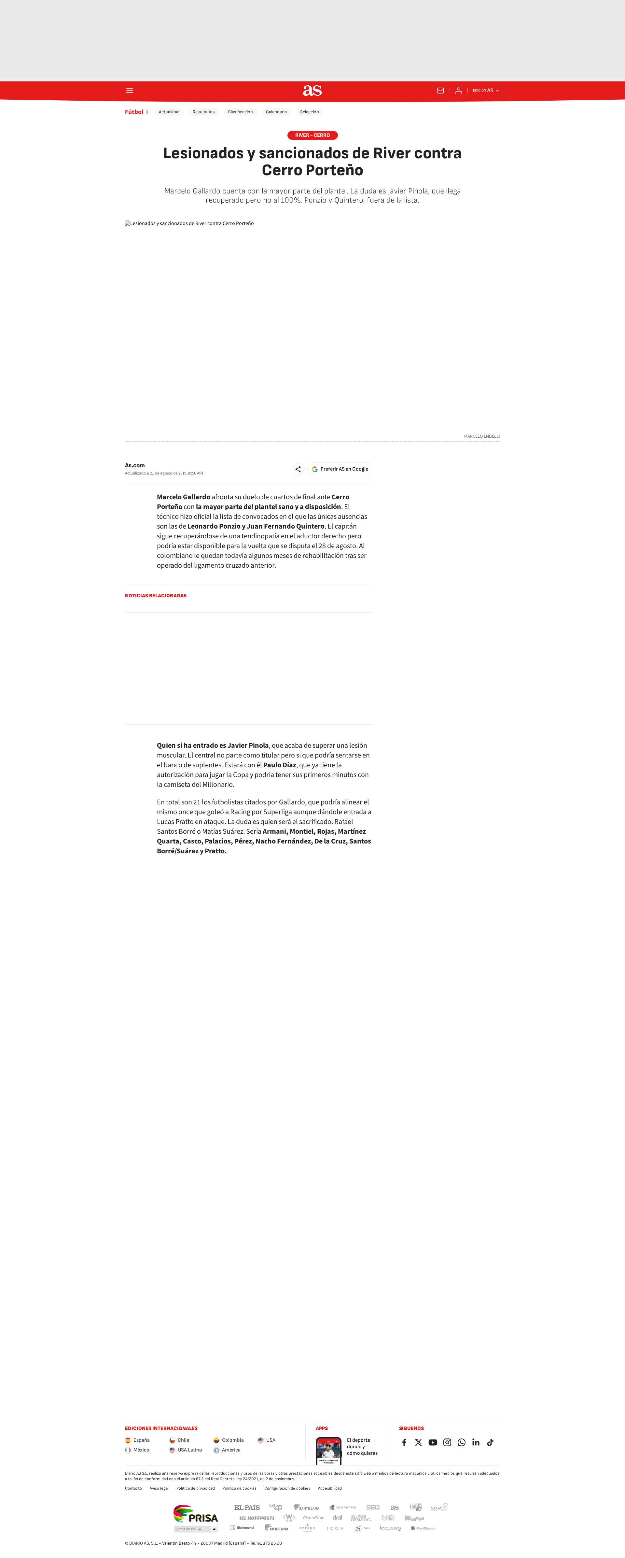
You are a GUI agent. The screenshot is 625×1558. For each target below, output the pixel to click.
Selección (309, 112)
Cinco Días (314, 1518)
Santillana (306, 1507)
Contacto (133, 1488)
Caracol (439, 1507)
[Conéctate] (459, 90)
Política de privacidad (195, 1488)
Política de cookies (240, 1488)
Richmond (242, 1527)
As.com (135, 465)
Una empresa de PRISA (195, 1513)
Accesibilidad (330, 1488)
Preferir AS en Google (344, 469)
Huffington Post (256, 1518)
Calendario (276, 112)
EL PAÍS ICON (335, 1528)
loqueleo (390, 1528)
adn (416, 1507)
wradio (289, 1518)
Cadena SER (373, 1507)
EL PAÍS (247, 1507)
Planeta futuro (388, 1518)
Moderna (276, 1528)
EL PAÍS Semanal (360, 1518)
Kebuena (414, 1518)
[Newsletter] (440, 90)
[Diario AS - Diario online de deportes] (312, 90)
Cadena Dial (338, 1518)
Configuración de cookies (287, 1488)
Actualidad (169, 112)
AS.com (394, 1507)
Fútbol (134, 112)
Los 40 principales (276, 1507)
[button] (298, 469)
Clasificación (240, 112)
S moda (362, 1528)
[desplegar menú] (129, 90)
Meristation (423, 1528)
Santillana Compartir (343, 1507)
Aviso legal (159, 1488)
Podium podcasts (307, 1528)
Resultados (204, 112)
